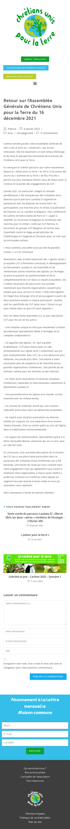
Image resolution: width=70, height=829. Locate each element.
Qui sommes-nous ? (35, 768)
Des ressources (35, 780)
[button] (35, 83)
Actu (10, 133)
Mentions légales (35, 813)
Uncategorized (25, 133)
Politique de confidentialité (35, 817)
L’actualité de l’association (35, 776)
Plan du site (35, 822)
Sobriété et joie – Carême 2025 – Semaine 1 (35, 576)
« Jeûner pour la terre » (35, 535)
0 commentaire (49, 133)
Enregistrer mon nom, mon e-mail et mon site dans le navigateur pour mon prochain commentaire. (33, 665)
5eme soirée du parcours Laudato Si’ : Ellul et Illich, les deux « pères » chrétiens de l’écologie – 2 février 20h (35, 517)
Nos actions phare (35, 772)
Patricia (12, 128)
